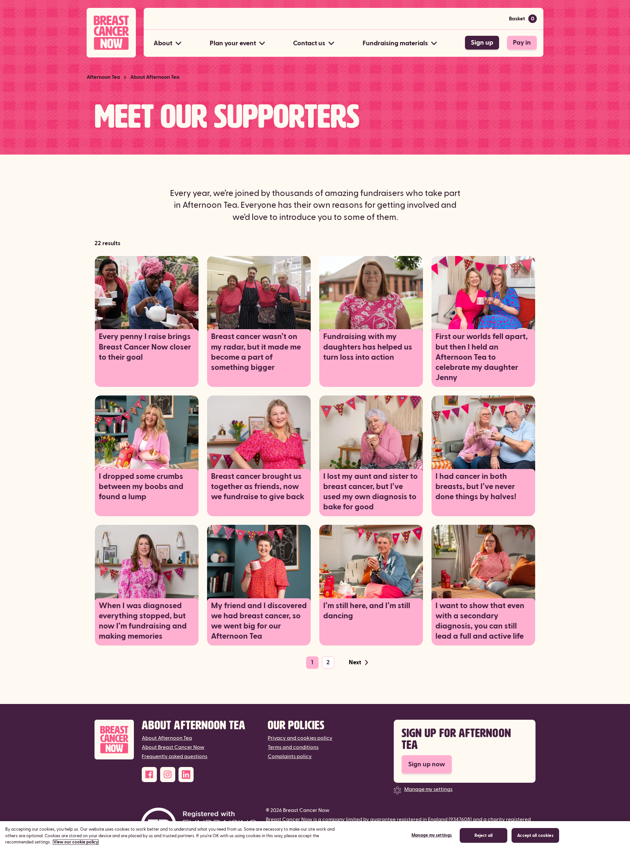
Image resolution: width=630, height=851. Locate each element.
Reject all (483, 836)
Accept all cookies (535, 836)
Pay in (522, 42)
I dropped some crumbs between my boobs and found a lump (141, 487)
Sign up (482, 42)
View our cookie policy (75, 842)
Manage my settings (428, 789)
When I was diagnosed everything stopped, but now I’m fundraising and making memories (143, 621)
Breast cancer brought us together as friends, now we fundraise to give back (257, 487)
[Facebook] (149, 774)
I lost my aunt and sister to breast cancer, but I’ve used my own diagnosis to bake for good (370, 492)
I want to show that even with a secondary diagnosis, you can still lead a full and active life (479, 621)
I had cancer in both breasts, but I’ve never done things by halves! (475, 487)
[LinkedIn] (186, 774)
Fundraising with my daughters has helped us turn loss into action (367, 347)
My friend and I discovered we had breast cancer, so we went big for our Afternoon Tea (259, 621)
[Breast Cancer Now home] (111, 32)
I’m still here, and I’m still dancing (366, 611)
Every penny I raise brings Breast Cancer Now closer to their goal (145, 347)
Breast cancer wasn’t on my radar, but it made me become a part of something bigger (256, 352)
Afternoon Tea (103, 77)
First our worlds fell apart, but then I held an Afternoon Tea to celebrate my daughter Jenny (481, 357)
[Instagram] (167, 774)
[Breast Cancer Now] (114, 739)
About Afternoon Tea (154, 77)
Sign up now (426, 764)
